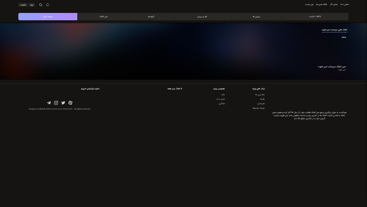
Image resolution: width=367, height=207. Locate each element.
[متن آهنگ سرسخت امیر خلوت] (332, 49)
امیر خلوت (342, 69)
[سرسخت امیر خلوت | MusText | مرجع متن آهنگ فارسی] (186, 9)
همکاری (222, 103)
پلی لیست (309, 4)
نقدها (262, 99)
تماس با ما (344, 4)
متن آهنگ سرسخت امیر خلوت (332, 66)
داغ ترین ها (260, 94)
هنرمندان (261, 103)
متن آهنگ (103, 16)
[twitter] (63, 104)
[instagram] (56, 104)
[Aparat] (70, 104)
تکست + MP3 (315, 16)
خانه (223, 94)
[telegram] (49, 104)
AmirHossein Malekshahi (61, 109)
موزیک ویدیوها (259, 108)
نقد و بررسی (202, 16)
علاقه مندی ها (321, 4)
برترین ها (256, 16)
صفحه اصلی (48, 16)
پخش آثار (334, 4)
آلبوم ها (151, 16)
